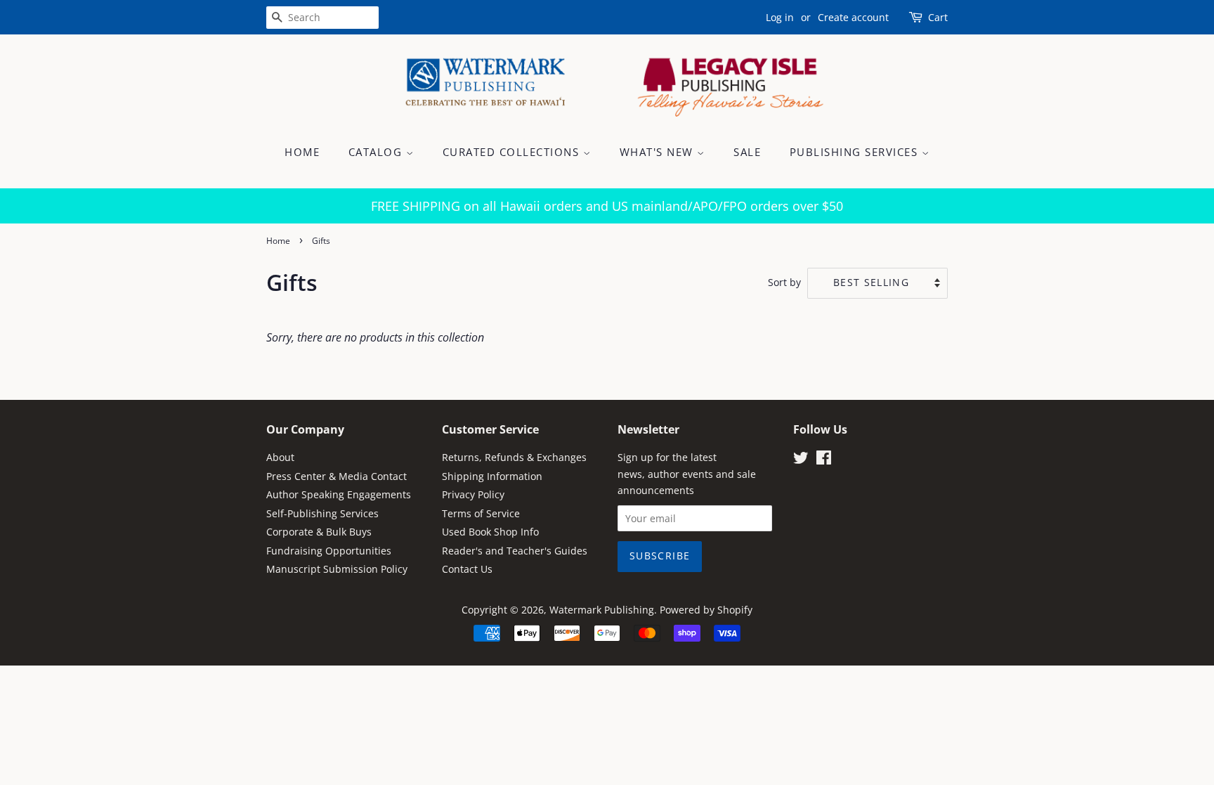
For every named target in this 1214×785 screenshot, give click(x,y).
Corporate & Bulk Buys (319, 531)
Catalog (377, 152)
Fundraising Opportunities (328, 550)
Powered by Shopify (706, 609)
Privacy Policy (473, 494)
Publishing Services (856, 152)
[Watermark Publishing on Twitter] (801, 460)
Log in (780, 17)
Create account (853, 17)
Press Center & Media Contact (336, 476)
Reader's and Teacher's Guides (514, 550)
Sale (747, 152)
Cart (938, 17)
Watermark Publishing (601, 609)
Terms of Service (481, 513)
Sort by (784, 282)
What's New (659, 152)
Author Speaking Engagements (338, 494)
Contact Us (467, 569)
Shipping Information (492, 476)
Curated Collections (513, 152)
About (280, 457)
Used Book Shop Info (490, 531)
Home (302, 152)
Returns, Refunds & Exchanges (514, 457)
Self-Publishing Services (322, 513)
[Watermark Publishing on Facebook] (824, 460)
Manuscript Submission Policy (336, 569)
